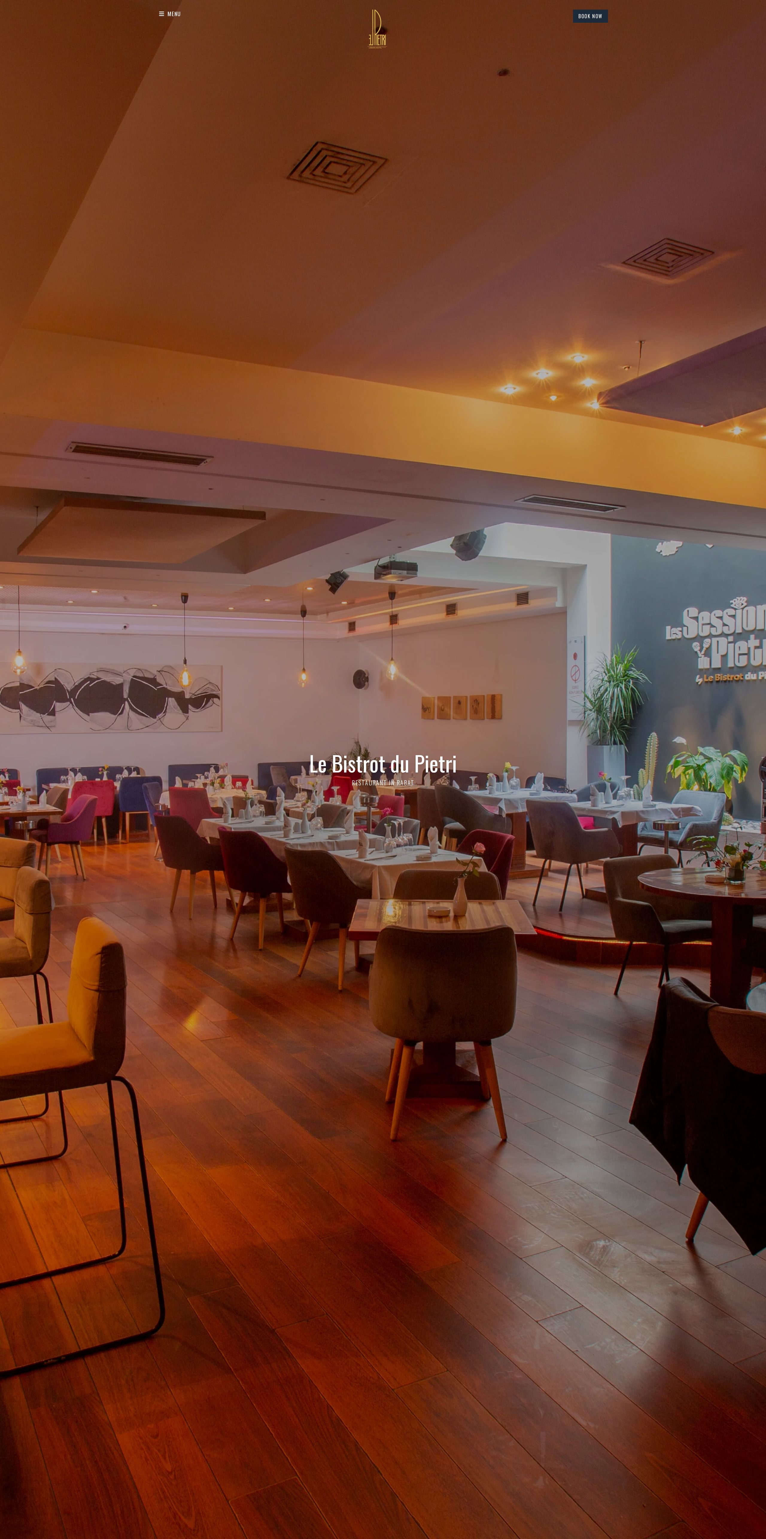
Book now (590, 16)
